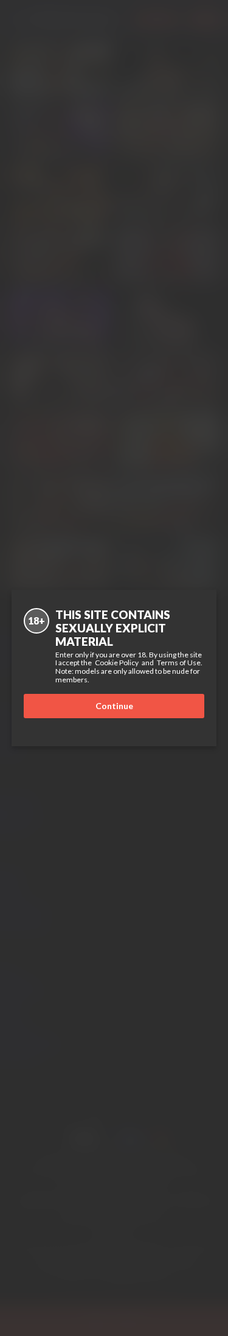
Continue (114, 706)
